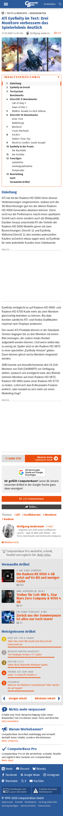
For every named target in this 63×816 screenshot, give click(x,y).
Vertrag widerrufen (48, 802)
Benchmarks (17, 95)
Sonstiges (14, 158)
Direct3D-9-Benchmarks (21, 99)
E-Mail (49, 526)
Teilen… (33, 506)
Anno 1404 (17, 119)
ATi (18, 514)
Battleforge (18, 123)
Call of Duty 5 (19, 103)
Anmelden (49, 4)
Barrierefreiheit (28, 805)
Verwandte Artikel (20, 182)
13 (20, 622)
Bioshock (14, 126)
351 (21, 585)
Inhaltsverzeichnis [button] (22, 77)
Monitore (50, 514)
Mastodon (12, 781)
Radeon (9, 519)
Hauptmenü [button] (6, 4)
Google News (32, 774)
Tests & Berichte (17, 13)
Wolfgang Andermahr (30, 526)
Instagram (53, 774)
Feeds (9, 768)
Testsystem (14, 91)
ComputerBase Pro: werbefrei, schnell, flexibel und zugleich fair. (29, 553)
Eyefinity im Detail (18, 87)
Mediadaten (30, 802)
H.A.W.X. (13, 134)
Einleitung (13, 83)
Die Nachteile (19, 150)
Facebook (11, 774)
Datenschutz (44, 805)
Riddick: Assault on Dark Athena (26, 111)
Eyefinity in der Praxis (20, 146)
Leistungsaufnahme (22, 166)
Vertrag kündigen (10, 805)
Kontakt (19, 802)
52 (20, 605)
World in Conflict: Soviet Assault (25, 142)
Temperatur (18, 170)
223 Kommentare (33, 498)
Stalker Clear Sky (21, 138)
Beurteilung (14, 174)
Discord (24, 768)
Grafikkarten (37, 13)
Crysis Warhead (20, 130)
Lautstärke (17, 162)
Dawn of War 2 (19, 107)
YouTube (38, 781)
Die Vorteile (15, 154)
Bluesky (41, 768)
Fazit (12, 178)
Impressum (7, 802)
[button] (60, 4)
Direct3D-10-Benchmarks (22, 115)
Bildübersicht (12, 542)
